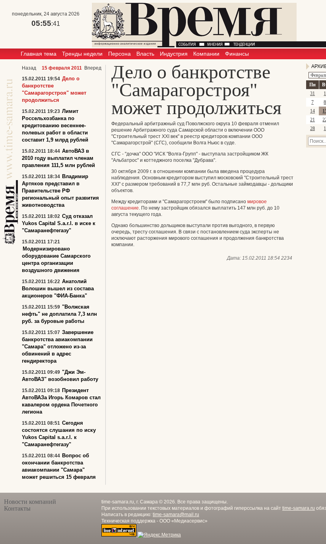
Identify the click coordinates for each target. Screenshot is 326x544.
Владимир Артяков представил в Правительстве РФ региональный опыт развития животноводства (60, 190)
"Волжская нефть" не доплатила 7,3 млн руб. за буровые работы (59, 314)
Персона (119, 54)
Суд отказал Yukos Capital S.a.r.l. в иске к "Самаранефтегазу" (58, 223)
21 (312, 119)
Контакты (17, 508)
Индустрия (174, 54)
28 (312, 128)
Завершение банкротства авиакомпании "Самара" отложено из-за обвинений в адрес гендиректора (57, 346)
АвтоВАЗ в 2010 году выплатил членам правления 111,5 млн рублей (58, 158)
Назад (29, 68)
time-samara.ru (298, 508)
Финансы (237, 54)
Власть (145, 54)
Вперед (92, 68)
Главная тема (38, 54)
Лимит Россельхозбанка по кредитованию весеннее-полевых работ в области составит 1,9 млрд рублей (55, 125)
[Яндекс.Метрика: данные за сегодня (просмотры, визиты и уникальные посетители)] (159, 535)
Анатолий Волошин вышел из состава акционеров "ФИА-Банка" (58, 288)
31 (312, 93)
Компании (206, 54)
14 (312, 111)
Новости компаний (30, 501)
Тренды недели (82, 54)
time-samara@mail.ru (176, 514)
